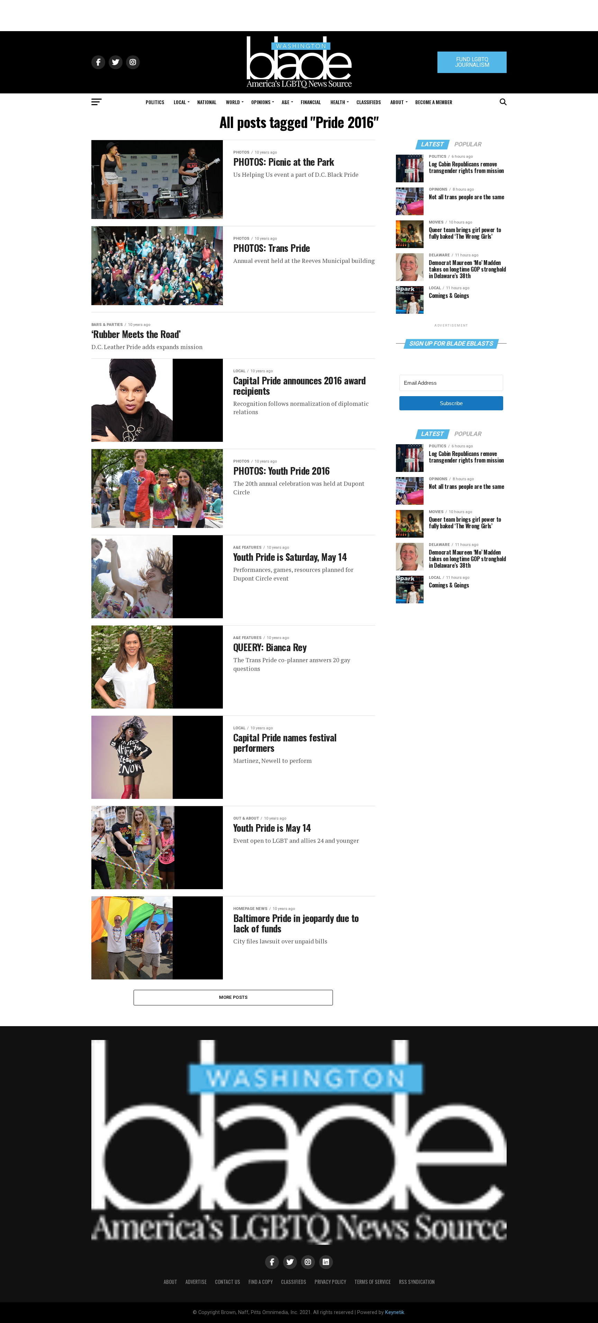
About (397, 102)
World (233, 102)
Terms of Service (372, 1281)
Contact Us (227, 1281)
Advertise (196, 1281)
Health (337, 102)
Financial (311, 102)
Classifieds (368, 102)
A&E (285, 102)
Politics (155, 102)
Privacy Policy (330, 1281)
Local (180, 102)
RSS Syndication (417, 1281)
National (206, 102)
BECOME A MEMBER (433, 102)
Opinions (260, 102)
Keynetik (394, 1312)
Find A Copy (260, 1281)
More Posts (233, 997)
